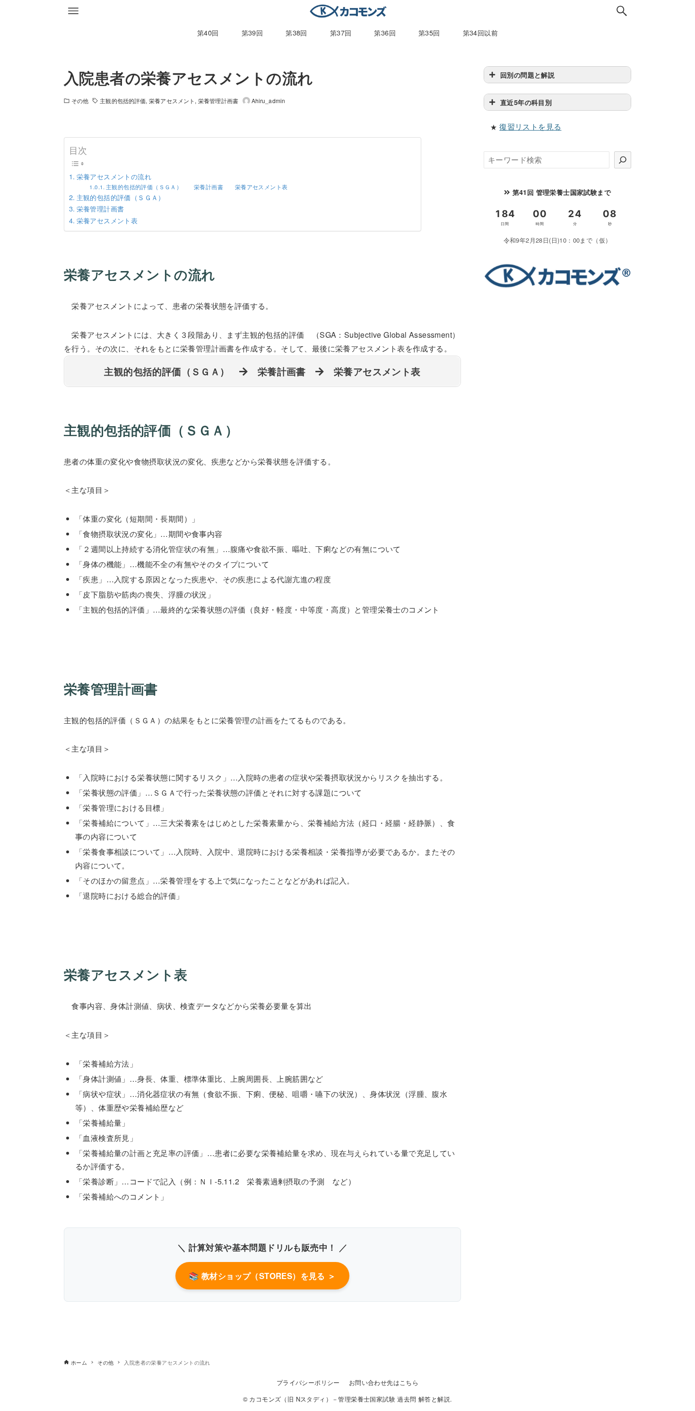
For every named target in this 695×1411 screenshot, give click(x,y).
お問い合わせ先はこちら (383, 1382)
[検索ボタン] (621, 10)
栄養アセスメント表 (107, 220)
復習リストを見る (530, 126)
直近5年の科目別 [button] (526, 102)
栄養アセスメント (172, 100)
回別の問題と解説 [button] (527, 74)
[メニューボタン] (73, 10)
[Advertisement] (557, 366)
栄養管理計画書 (218, 100)
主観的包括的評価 (123, 100)
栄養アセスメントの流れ (114, 176)
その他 (79, 100)
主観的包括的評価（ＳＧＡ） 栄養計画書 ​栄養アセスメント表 (196, 187)
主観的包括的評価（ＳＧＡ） (121, 197)
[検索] (622, 159)
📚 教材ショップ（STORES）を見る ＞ (262, 1275)
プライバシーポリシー (308, 1382)
